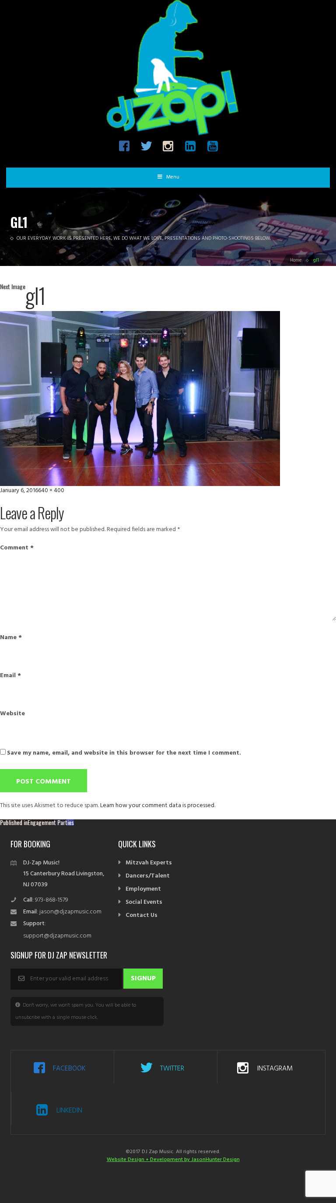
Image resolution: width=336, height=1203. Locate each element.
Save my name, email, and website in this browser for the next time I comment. (124, 753)
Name (11, 638)
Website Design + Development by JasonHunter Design (173, 1159)
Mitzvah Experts (149, 863)
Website (12, 714)
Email (10, 676)
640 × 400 (51, 491)
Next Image (12, 286)
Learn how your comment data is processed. (157, 806)
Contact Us (142, 915)
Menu (172, 177)
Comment (17, 548)
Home (295, 260)
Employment (143, 889)
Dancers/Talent (148, 876)
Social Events (144, 902)
